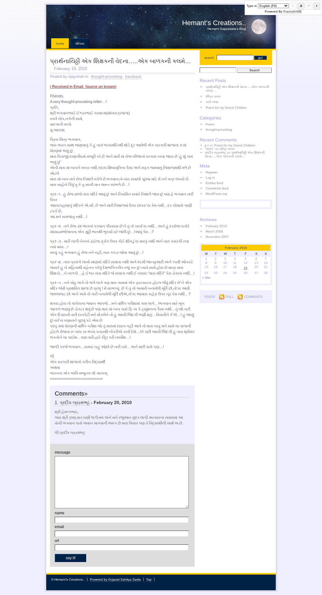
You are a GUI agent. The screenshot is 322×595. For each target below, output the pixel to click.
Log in (210, 177)
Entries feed (214, 183)
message (62, 452)
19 (245, 268)
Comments (253, 296)
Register (212, 172)
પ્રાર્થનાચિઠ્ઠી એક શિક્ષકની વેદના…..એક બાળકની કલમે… (120, 61)
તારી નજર (212, 102)
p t (206, 145)
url (57, 540)
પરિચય (79, 43)
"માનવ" (209, 148)
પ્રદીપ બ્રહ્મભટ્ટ (75, 402)
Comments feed (217, 188)
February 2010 (216, 226)
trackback (133, 76)
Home (60, 43)
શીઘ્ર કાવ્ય (213, 96)
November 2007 (217, 236)
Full (230, 296)
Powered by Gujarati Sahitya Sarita (115, 579)
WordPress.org (216, 193)
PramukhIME (292, 11)
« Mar (206, 277)
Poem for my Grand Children (226, 107)
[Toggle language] (300, 6)
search (209, 57)
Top (149, 579)
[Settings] (308, 6)
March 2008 (214, 231)
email (59, 527)
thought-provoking (106, 76)
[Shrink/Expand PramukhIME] (316, 6)
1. (56, 402)
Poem (210, 124)
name (59, 513)
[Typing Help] (293, 6)
